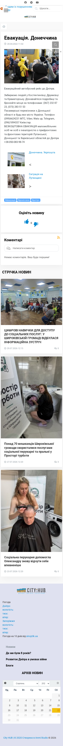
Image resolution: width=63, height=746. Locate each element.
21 (50, 710)
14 (50, 705)
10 (17, 705)
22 (58, 710)
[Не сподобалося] (36, 224)
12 (34, 705)
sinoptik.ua (32, 636)
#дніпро (35, 200)
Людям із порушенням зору (18, 8)
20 (42, 710)
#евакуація (10, 200)
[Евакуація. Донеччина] (31, 66)
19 (34, 710)
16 (9, 710)
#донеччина (24, 200)
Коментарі (13, 240)
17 (17, 710)
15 (58, 705)
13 (42, 705)
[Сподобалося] (26, 221)
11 (26, 705)
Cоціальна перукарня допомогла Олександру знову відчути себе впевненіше (27, 561)
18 (25, 710)
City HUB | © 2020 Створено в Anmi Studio (25, 737)
